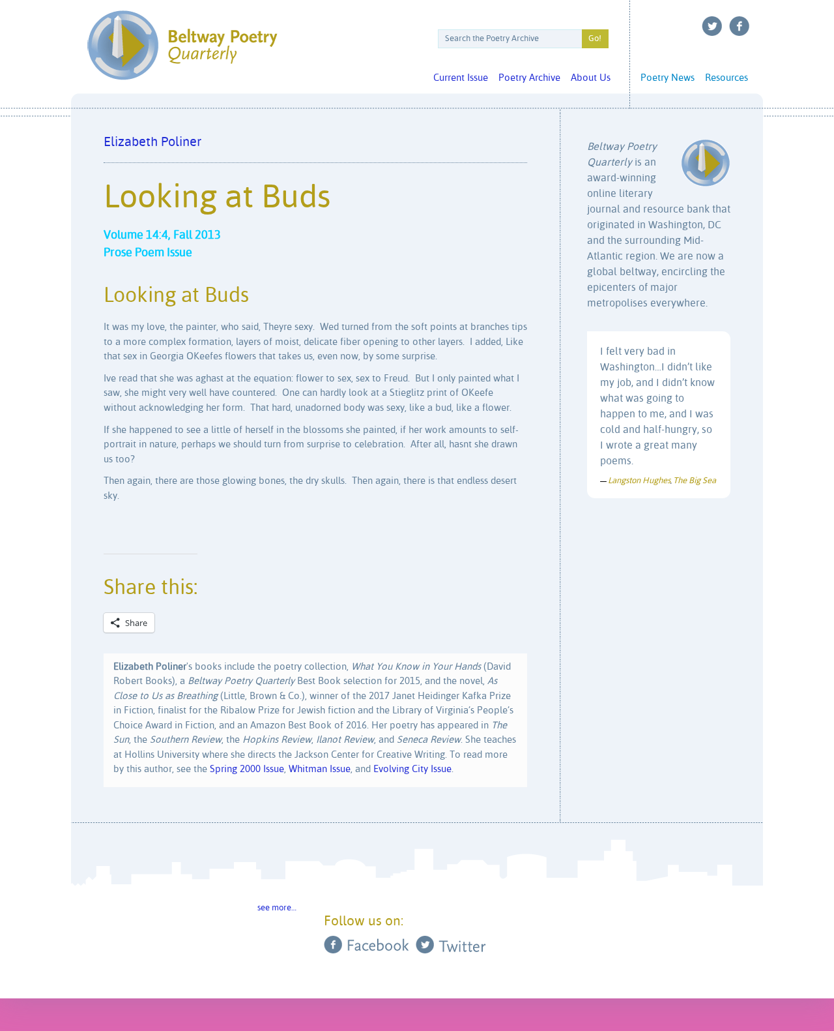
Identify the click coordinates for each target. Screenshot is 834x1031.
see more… (276, 908)
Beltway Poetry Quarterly (182, 45)
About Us (591, 78)
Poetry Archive (529, 78)
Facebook (739, 26)
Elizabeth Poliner (152, 142)
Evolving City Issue (412, 769)
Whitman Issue (320, 769)
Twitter (712, 26)
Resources (726, 78)
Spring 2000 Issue (247, 769)
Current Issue (460, 78)
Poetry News (667, 78)
